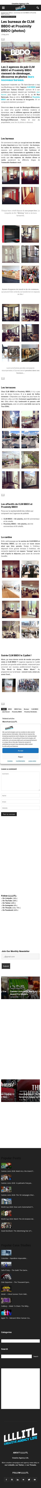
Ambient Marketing (9, 988)
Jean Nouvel (6, 712)
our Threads (31, 1465)
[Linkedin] (17, 1479)
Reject (20, 757)
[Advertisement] (18, 858)
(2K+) (10, 905)
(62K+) (10, 910)
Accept (20, 750)
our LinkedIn (10, 1465)
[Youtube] (34, 1479)
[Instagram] (12, 1479)
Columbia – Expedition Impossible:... (14, 1258)
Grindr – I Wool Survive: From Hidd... (14, 1294)
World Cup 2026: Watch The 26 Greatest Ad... (17, 1219)
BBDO (10, 709)
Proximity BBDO (17, 712)
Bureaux (26, 709)
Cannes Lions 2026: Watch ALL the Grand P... (17, 1171)
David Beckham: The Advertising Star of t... (16, 1231)
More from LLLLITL (10, 722)
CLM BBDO (31, 87)
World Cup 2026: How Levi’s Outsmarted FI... (17, 1207)
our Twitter (19, 1465)
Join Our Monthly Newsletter (15, 951)
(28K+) (10, 900)
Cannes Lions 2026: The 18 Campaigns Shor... (18, 1195)
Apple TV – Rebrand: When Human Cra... (15, 1318)
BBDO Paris (17, 709)
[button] (38, 8)
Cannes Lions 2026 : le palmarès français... (16, 1183)
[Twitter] (29, 1479)
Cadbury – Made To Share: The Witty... (15, 1306)
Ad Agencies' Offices (7, 13)
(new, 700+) (12, 908)
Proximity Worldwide (30, 712)
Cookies (10, 761)
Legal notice (32, 761)
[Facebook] (6, 1479)
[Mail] (23, 1479)
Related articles (8, 718)
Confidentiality (20, 761)
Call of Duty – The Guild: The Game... (14, 1270)
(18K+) (10, 898)
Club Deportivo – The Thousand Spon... (15, 1282)
